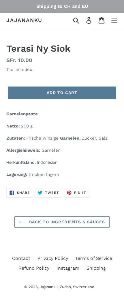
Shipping (96, 268)
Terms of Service (93, 258)
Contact (21, 258)
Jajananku (24, 20)
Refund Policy (33, 268)
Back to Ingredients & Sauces (66, 221)
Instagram (68, 268)
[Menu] (114, 20)
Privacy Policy (52, 258)
